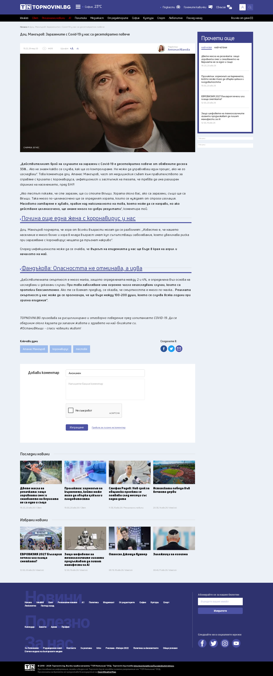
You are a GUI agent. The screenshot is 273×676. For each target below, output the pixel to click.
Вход (242, 7)
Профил (65, 627)
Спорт (161, 18)
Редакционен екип (52, 648)
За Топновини (31, 648)
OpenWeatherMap (107, 671)
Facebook (202, 643)
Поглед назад (194, 18)
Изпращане (77, 427)
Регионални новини (53, 18)
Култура (148, 18)
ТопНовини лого (45, 8)
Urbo (98, 648)
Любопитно (176, 18)
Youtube (236, 643)
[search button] (250, 7)
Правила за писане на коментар (109, 427)
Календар (29, 627)
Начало (28, 602)
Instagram (225, 643)
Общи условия (170, 648)
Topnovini (30, 667)
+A (71, 48)
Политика (81, 18)
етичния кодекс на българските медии (154, 665)
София (136, 18)
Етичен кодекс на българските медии (43, 651)
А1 (70, 18)
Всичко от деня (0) (242, 18)
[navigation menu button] (78, 6)
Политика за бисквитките (146, 648)
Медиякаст (97, 18)
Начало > (24, 26)
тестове (81, 349)
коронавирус (61, 349)
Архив (54, 627)
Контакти (71, 648)
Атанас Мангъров (34, 349)
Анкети (42, 627)
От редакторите (118, 18)
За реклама (86, 648)
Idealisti (24, 18)
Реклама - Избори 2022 (117, 648)
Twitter (213, 643)
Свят (35, 18)
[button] (171, 7)
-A (77, 48)
